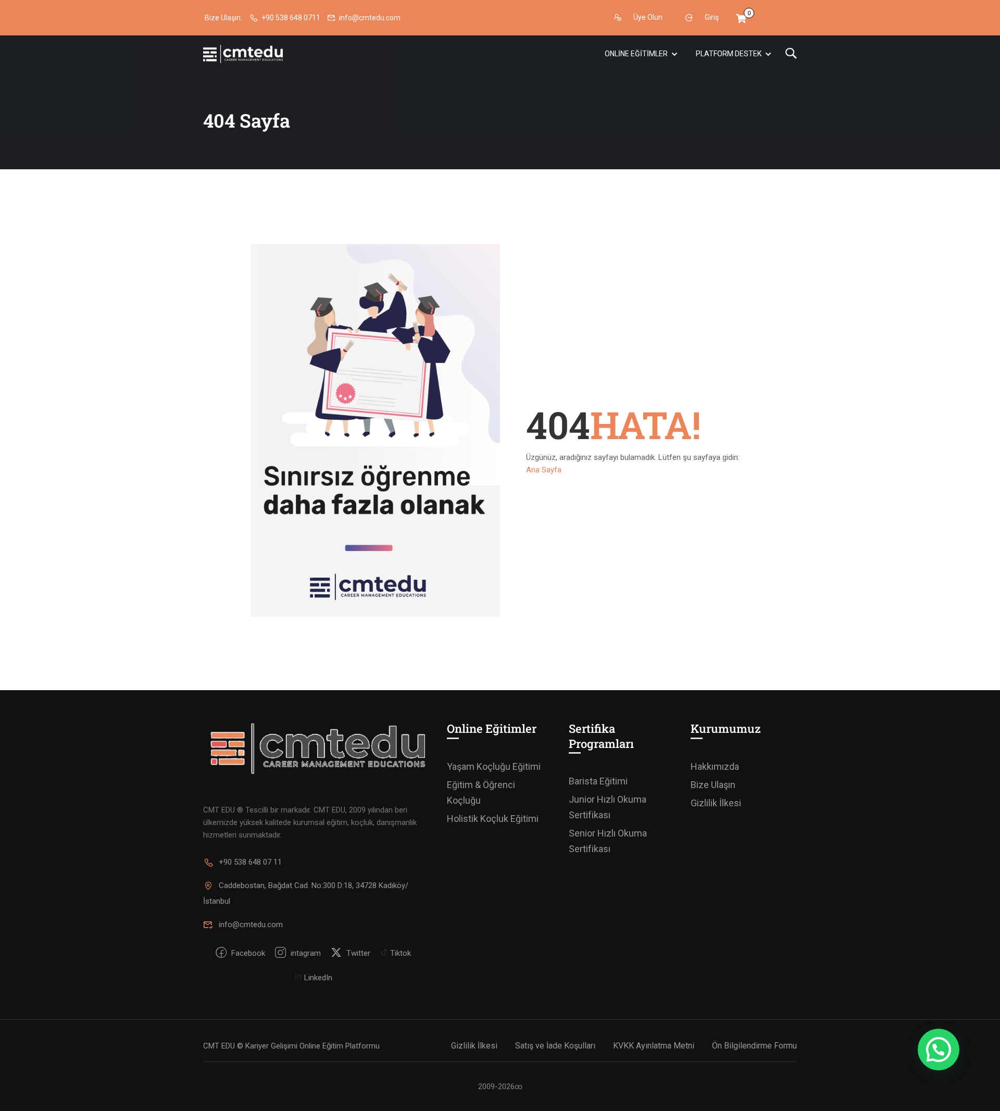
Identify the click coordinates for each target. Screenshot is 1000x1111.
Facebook (247, 953)
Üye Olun (647, 17)
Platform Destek (728, 53)
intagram (305, 953)
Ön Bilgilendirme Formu (754, 1046)
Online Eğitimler (636, 53)
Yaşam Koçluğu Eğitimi (494, 766)
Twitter (357, 953)
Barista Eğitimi (598, 781)
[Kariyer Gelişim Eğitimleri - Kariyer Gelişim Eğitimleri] (243, 54)
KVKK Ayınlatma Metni (653, 1046)
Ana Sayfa (543, 470)
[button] (938, 1049)
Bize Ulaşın (713, 784)
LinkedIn (317, 977)
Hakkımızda (715, 766)
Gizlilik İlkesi (716, 802)
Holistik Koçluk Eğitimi (493, 818)
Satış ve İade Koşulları (555, 1046)
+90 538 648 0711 (290, 18)
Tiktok (399, 953)
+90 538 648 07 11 (250, 862)
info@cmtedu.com (370, 18)
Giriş (712, 17)
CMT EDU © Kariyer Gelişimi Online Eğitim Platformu (291, 1046)
